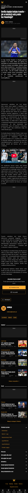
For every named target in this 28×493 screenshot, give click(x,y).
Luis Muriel (4, 317)
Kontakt (16, 483)
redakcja (11, 21)
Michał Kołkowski (3, 408)
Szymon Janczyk (2, 366)
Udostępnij (7, 299)
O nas (7, 483)
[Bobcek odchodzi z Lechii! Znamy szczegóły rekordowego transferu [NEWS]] (14, 363)
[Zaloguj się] (26, 2)
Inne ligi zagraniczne (5, 350)
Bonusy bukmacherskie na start (7, 471)
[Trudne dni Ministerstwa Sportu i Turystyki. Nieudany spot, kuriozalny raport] (14, 405)
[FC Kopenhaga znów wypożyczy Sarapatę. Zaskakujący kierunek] (14, 353)
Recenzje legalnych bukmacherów (7, 465)
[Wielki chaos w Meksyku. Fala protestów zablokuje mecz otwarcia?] (14, 414)
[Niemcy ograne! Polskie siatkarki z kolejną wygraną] (14, 373)
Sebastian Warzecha (3, 376)
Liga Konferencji (5, 444)
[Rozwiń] (25, 427)
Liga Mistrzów (5, 440)
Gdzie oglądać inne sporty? (6, 458)
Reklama (20, 483)
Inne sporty (3, 370)
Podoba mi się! (15, 287)
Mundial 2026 (4, 412)
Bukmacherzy (3, 461)
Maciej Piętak (3, 346)
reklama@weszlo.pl (12, 311)
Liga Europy (3, 341)
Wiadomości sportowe (5, 427)
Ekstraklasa (3, 360)
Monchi (10, 317)
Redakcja (11, 483)
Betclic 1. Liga (5, 434)
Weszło (8, 5)
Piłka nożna (3, 452)
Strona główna (3, 5)
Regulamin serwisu (14, 486)
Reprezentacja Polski (7, 437)
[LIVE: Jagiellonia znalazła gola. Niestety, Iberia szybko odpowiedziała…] (14, 343)
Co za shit (15, 292)
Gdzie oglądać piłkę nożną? (6, 455)
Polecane (3, 402)
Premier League (5, 447)
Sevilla (15, 317)
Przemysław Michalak (3, 356)
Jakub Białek (3, 417)
